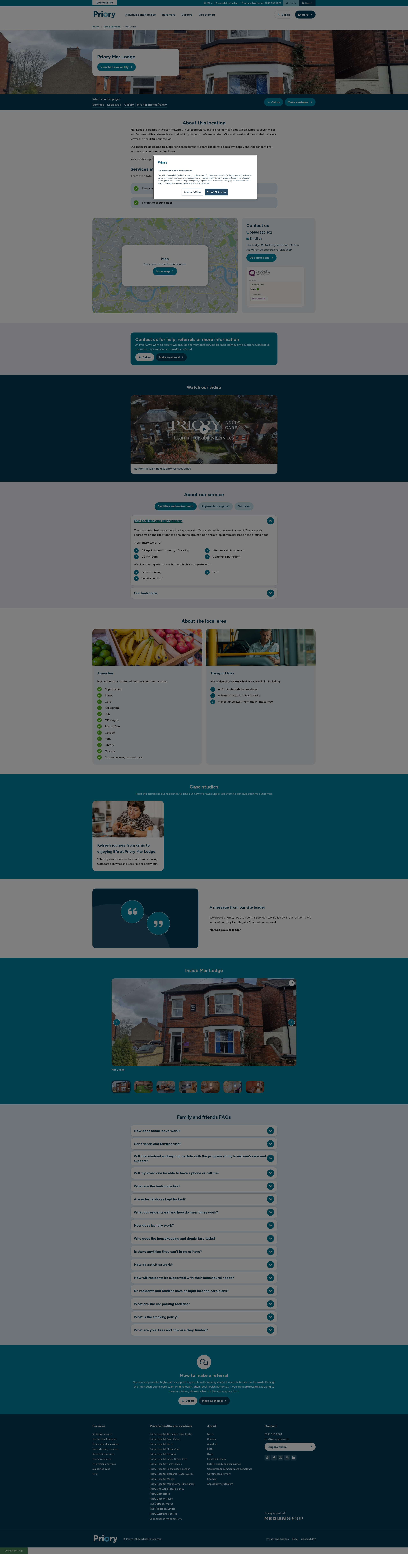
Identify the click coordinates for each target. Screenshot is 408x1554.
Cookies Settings (192, 192)
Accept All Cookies (216, 192)
